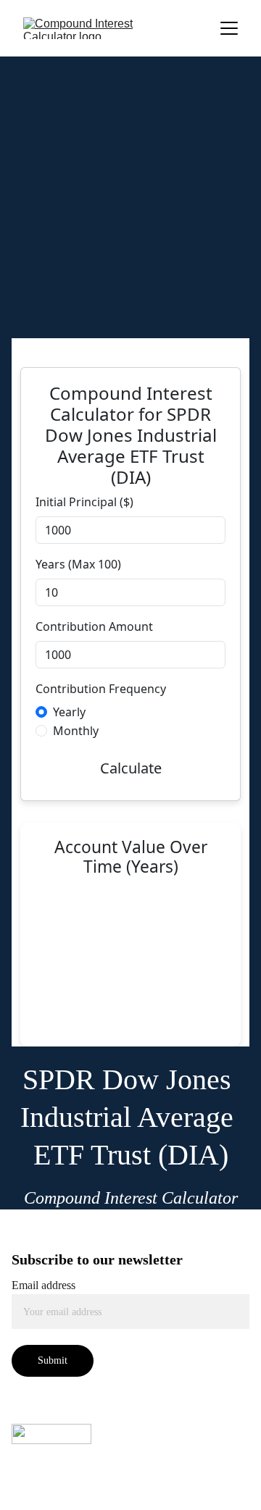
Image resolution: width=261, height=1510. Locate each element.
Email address (43, 1285)
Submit (52, 1360)
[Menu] (229, 28)
